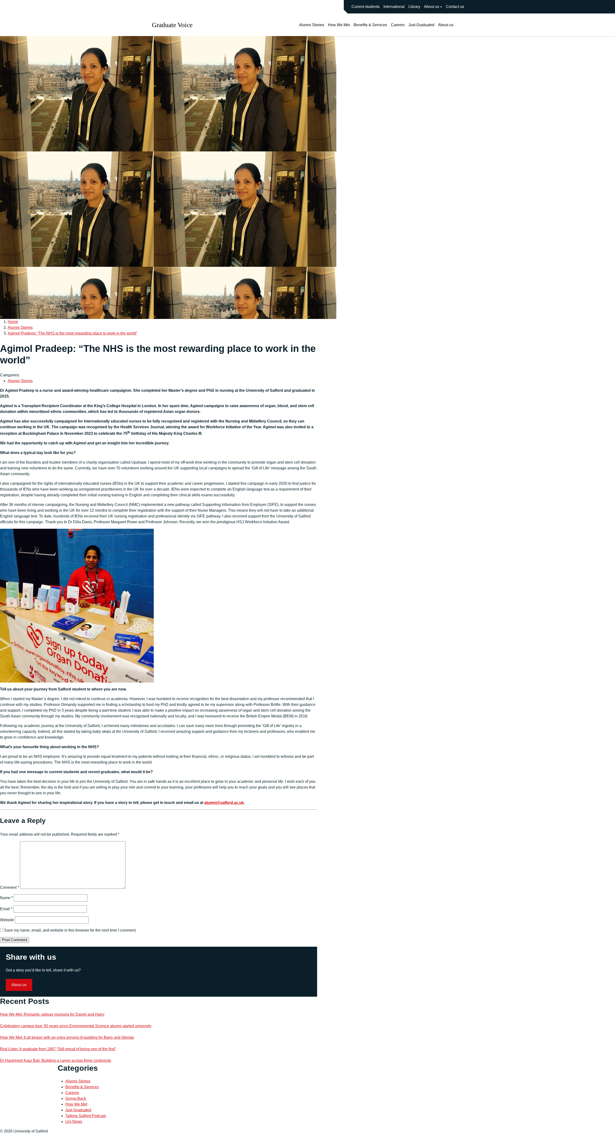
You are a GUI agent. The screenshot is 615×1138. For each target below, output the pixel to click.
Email (6, 909)
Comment (9, 887)
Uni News (73, 1121)
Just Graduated (421, 25)
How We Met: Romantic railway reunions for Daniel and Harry (52, 1014)
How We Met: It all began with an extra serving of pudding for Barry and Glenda (67, 1037)
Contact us (455, 7)
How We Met (339, 25)
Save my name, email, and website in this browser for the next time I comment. (70, 930)
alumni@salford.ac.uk (224, 803)
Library (414, 7)
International (394, 7)
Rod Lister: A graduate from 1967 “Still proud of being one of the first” (58, 1049)
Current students (365, 7)
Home (13, 322)
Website (7, 920)
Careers (398, 25)
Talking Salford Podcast (85, 1116)
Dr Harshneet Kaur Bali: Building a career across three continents (55, 1060)
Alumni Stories (311, 25)
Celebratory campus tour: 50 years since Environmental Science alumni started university (75, 1026)
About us (431, 7)
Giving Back (75, 1098)
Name (6, 898)
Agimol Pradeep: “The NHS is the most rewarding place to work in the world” (72, 333)
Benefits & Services (370, 25)
